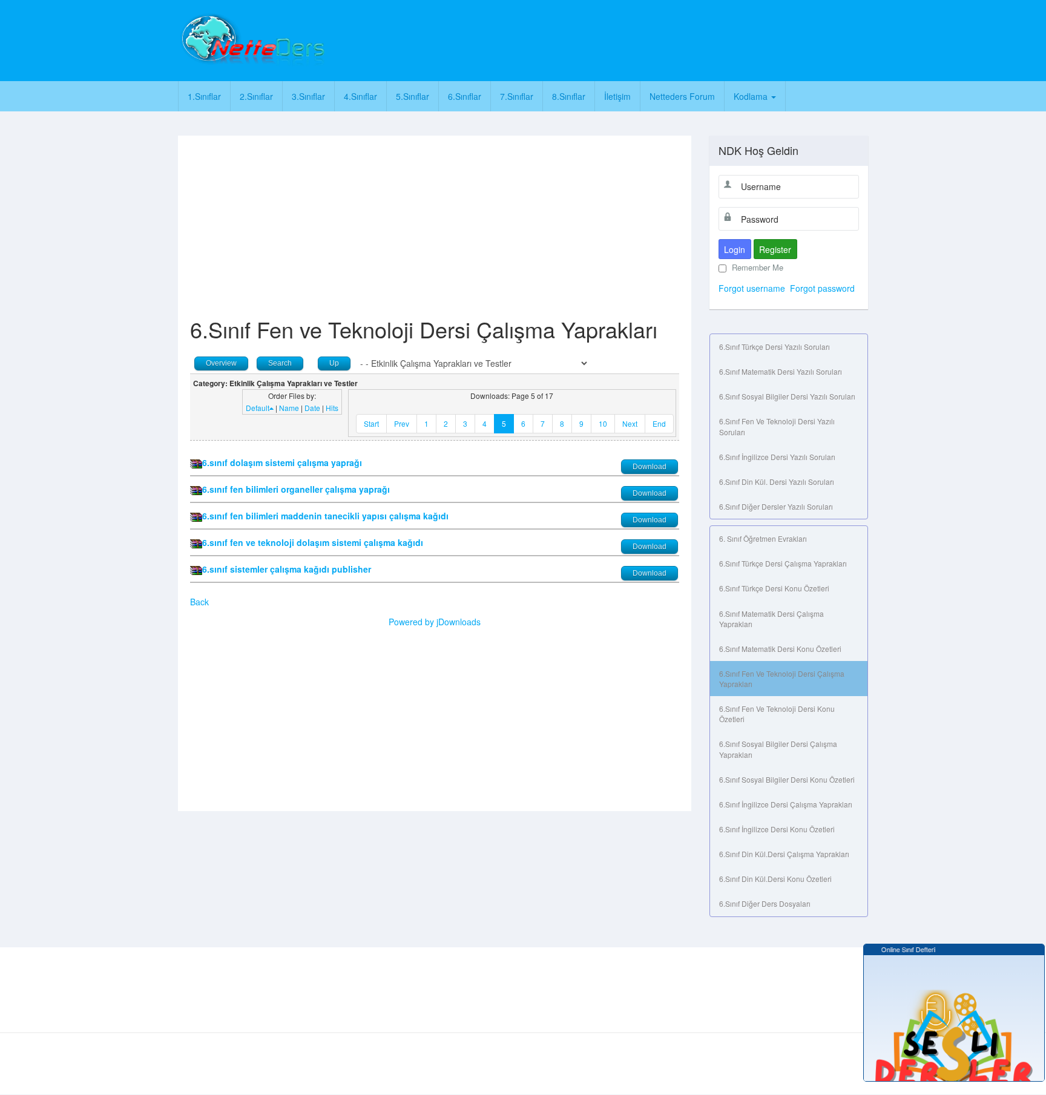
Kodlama (752, 96)
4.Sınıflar (360, 96)
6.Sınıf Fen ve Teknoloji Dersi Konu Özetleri (777, 713)
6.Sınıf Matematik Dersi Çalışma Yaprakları (771, 618)
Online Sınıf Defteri (902, 949)
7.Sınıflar (516, 96)
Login (734, 249)
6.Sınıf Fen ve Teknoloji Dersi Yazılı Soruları (777, 426)
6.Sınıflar (464, 96)
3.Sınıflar (308, 96)
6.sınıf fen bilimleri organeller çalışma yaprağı (296, 489)
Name (289, 408)
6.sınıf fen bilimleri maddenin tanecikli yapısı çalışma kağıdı (325, 516)
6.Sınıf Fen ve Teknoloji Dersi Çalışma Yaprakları (781, 678)
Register (775, 249)
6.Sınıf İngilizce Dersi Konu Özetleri (777, 829)
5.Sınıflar (412, 96)
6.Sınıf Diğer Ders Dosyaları (765, 903)
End (659, 423)
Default (257, 408)
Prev (401, 423)
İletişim (617, 96)
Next (629, 423)
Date (312, 408)
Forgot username (752, 288)
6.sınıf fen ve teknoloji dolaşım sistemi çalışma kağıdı (312, 542)
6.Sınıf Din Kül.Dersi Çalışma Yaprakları (784, 854)
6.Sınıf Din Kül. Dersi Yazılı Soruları (776, 481)
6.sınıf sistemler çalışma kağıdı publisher (286, 569)
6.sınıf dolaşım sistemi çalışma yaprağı (282, 462)
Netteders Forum (682, 96)
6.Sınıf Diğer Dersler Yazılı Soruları (776, 506)
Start (371, 423)
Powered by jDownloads (435, 622)
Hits (332, 408)
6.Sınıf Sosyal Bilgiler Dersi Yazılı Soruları (787, 396)
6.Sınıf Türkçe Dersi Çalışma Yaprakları (783, 563)
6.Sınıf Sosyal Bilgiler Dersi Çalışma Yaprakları (778, 748)
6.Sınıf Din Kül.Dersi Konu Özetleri (775, 878)
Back (199, 602)
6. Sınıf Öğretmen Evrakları (763, 538)
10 (603, 423)
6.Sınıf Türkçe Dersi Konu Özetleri (774, 588)
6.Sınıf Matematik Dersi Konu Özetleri (780, 648)
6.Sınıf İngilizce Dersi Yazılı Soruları (777, 457)
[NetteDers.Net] (251, 39)
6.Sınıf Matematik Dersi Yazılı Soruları (780, 371)
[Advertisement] (575, 39)
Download (649, 466)
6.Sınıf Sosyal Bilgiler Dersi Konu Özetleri (787, 779)
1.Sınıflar (204, 96)
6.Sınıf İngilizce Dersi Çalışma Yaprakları (785, 804)
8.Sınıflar (568, 96)
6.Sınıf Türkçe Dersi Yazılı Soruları (774, 346)
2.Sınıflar (256, 96)
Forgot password (822, 288)
